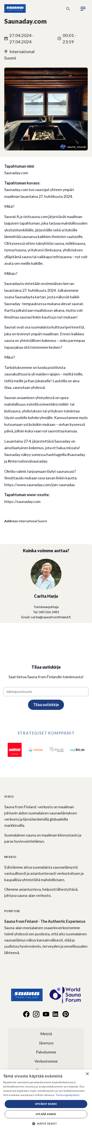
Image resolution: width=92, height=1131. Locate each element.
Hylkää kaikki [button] (46, 1114)
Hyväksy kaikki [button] (46, 1104)
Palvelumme (46, 1052)
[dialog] (46, 1100)
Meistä (46, 1033)
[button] (46, 1123)
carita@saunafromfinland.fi (51, 617)
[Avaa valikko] (83, 8)
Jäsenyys (46, 1042)
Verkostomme (46, 1061)
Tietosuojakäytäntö (67, 1095)
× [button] (87, 1074)
